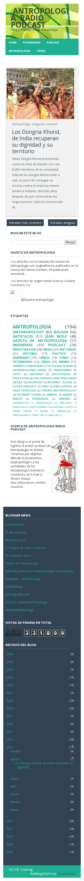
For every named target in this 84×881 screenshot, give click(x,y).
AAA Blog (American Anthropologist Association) (39, 571)
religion (36, 374)
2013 (9, 747)
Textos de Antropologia (21, 563)
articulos (23, 336)
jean (69, 366)
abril (13, 786)
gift (70, 407)
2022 (9, 685)
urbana (64, 399)
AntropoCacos (15, 540)
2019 (9, 708)
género (52, 394)
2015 (9, 732)
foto (17, 374)
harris (67, 394)
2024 (9, 669)
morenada (40, 399)
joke (69, 382)
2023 (9, 677)
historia (30, 353)
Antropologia (19, 51)
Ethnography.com (17, 594)
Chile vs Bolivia (24, 390)
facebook (34, 382)
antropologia (21, 124)
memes (64, 362)
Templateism (66, 874)
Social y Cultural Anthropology (26, 602)
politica (59, 353)
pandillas (64, 411)
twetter (38, 415)
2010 (9, 836)
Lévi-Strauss (61, 374)
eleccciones (38, 407)
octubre (15, 751)
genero (18, 366)
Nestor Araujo (20, 478)
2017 (9, 716)
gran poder (22, 411)
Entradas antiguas (62, 223)
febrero (15, 802)
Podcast (53, 42)
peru (45, 386)
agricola (19, 407)
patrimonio (23, 362)
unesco (53, 415)
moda (44, 411)
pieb (56, 386)
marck (17, 399)
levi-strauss (42, 378)
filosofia (56, 407)
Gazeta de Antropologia (40, 340)
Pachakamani (14, 524)
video (45, 362)
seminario (21, 358)
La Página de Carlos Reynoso (25, 548)
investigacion (24, 349)
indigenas (38, 124)
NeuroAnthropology (19, 610)
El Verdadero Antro (18, 556)
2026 (9, 654)
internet (52, 124)
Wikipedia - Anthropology (22, 579)
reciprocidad (66, 378)
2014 (9, 739)
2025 (9, 662)
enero (14, 810)
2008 (9, 852)
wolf (68, 386)
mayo (14, 779)
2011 (9, 829)
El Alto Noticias (15, 532)
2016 (9, 724)
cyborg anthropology (58, 390)
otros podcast (25, 386)
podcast (56, 344)
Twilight (65, 402)
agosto (15, 759)
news (47, 349)
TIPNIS (41, 51)
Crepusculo (44, 402)
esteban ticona (29, 394)
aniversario (62, 370)
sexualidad (20, 415)
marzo (14, 794)
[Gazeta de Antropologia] (37, 300)
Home (13, 42)
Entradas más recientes (25, 223)
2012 (9, 821)
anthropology (28, 331)
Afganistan (21, 402)
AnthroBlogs (14, 587)
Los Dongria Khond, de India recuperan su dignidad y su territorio (36, 141)
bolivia (61, 331)
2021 (9, 693)
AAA (19, 382)
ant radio (67, 349)
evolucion (21, 378)
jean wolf (56, 336)
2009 (9, 844)
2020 (9, 701)
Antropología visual (30, 370)
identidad (35, 366)
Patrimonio (31, 42)
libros (44, 358)
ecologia (55, 366)
